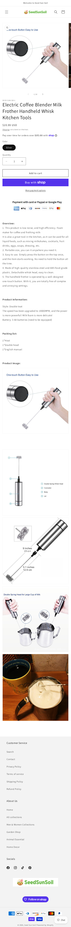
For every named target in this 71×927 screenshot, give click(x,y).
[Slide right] (42, 94)
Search (10, 751)
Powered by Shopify (44, 925)
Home (10, 809)
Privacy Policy (14, 766)
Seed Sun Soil (30, 925)
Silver (9, 147)
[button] (6, 12)
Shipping (5, 129)
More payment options (35, 190)
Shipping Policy (15, 781)
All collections (14, 817)
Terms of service (15, 774)
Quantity (6, 154)
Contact (11, 759)
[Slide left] (28, 94)
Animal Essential (15, 839)
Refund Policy (14, 789)
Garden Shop (14, 831)
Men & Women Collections (21, 824)
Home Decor (13, 846)
